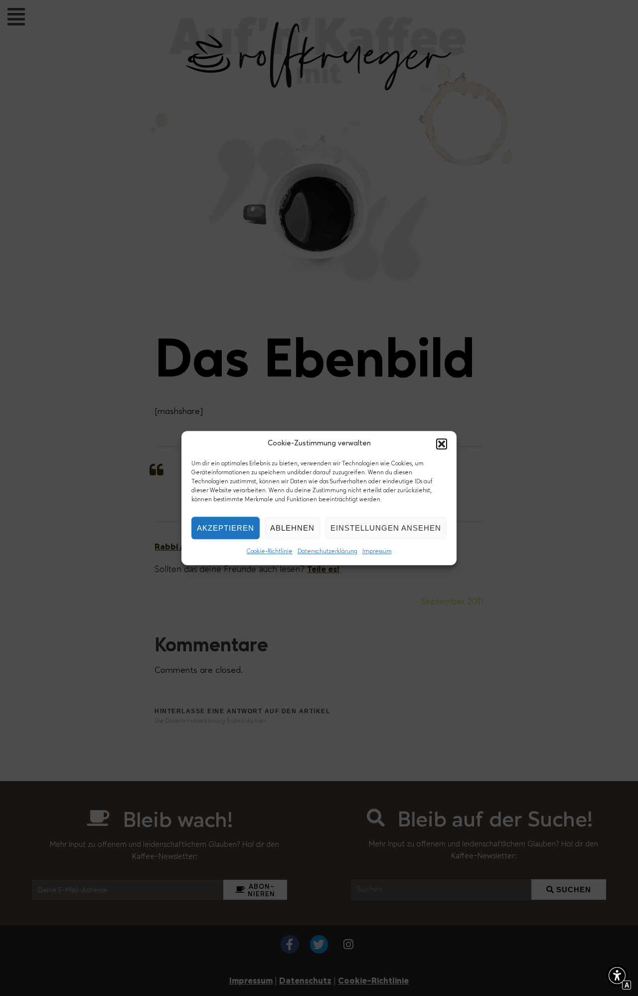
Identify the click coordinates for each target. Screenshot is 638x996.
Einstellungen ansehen (385, 528)
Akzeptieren (225, 528)
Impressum (377, 552)
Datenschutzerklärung (327, 552)
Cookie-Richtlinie (270, 552)
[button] (442, 444)
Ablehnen (292, 528)
